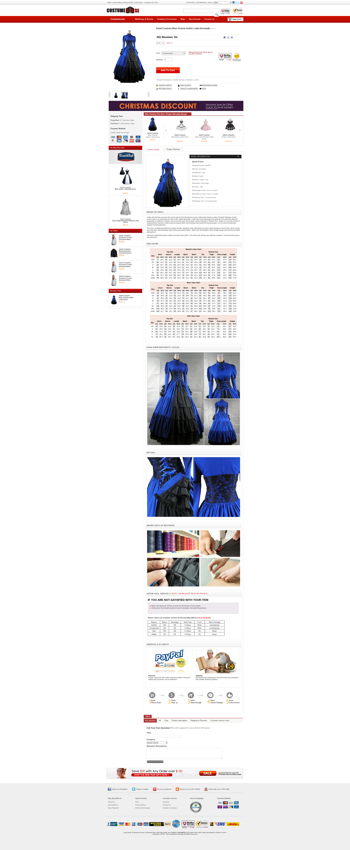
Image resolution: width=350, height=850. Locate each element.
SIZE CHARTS (185, 85)
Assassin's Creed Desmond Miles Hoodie (125, 239)
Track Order (190, 2)
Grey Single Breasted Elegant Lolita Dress (125, 221)
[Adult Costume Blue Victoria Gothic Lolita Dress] (152, 131)
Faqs (166, 720)
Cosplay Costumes (170, 808)
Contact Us (167, 805)
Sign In (210, 2)
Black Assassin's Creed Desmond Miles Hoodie (125, 253)
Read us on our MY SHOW (190, 789)
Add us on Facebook (119, 789)
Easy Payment (113, 808)
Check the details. (204, 618)
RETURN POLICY (165, 88)
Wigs (182, 19)
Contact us (209, 19)
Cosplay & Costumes (167, 19)
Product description (179, 720)
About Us (111, 802)
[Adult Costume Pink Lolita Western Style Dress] (181, 133)
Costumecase (117, 19)
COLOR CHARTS (165, 85)
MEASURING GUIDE (209, 85)
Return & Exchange (142, 808)
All (160, 720)
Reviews (189, 80)
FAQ (136, 802)
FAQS (204, 88)
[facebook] (234, 2)
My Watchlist (201, 2)
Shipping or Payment (198, 720)
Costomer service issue (219, 720)
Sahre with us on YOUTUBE (219, 789)
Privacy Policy (140, 805)
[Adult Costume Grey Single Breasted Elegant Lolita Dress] (125, 217)
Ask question (150, 721)
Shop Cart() (237, 19)
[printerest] (241, 2)
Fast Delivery (113, 805)
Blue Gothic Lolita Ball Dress (125, 189)
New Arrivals (194, 19)
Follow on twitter (142, 789)
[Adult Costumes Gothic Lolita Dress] (205, 133)
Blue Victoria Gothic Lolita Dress (126, 298)
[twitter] (237, 2)
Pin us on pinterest (164, 789)
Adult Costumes (204, 135)
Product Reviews (173, 149)
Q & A (197, 80)
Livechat (166, 802)
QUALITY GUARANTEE (189, 88)
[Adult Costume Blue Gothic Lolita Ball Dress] (125, 185)
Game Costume (125, 236)
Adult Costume (124, 296)
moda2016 (181, 832)
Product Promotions (164, 80)
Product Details (179, 80)
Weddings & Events (144, 19)
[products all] (175, 777)
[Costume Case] (123, 10)
